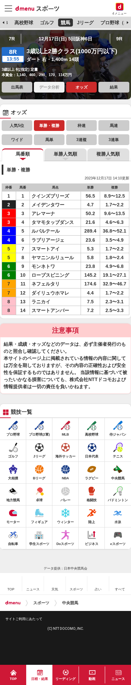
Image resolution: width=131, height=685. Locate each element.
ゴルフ (47, 22)
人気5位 (17, 125)
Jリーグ (85, 22)
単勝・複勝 (49, 125)
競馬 (65, 22)
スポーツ (41, 603)
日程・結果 (39, 679)
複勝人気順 (108, 154)
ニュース (118, 679)
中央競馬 (70, 603)
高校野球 (23, 22)
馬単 (49, 139)
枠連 (82, 125)
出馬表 (17, 87)
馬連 (114, 125)
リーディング (65, 679)
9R (119, 38)
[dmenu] (13, 603)
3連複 (81, 139)
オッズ (82, 87)
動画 (92, 679)
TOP (13, 679)
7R (12, 38)
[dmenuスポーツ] (39, 8)
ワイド (17, 139)
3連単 (113, 139)
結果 (114, 87)
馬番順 (23, 154)
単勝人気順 (65, 154)
